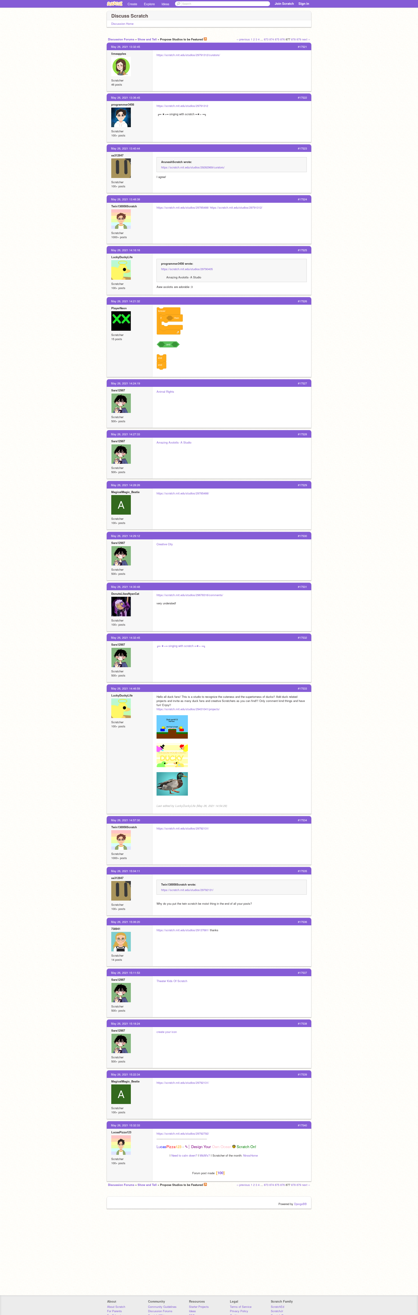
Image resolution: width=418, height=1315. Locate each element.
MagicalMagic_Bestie (125, 492)
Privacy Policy (239, 1311)
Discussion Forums (121, 39)
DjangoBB (300, 1204)
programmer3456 (122, 104)
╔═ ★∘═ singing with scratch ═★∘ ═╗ (181, 646)
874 (271, 39)
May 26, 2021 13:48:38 (125, 199)
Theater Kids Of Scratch (172, 981)
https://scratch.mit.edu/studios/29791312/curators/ (188, 55)
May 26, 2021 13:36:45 (125, 97)
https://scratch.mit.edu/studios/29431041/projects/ (188, 709)
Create (132, 4)
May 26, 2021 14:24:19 (125, 383)
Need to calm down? (184, 1155)
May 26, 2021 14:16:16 (125, 250)
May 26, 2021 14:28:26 (125, 485)
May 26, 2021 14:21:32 (125, 301)
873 (266, 39)
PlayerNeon (119, 308)
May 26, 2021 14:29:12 (125, 536)
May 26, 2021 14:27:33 (125, 434)
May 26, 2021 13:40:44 (125, 148)
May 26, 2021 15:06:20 (125, 922)
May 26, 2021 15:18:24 (125, 1023)
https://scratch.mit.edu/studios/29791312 (182, 106)
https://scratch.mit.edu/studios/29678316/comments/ (190, 595)
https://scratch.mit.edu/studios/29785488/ (183, 207)
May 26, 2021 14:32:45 (125, 637)
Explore (149, 4)
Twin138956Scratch (124, 206)
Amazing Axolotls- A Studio (174, 442)
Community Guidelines (162, 1307)
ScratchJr (277, 1311)
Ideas (165, 4)
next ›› (306, 39)
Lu (169, 1146)
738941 (115, 929)
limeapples (118, 54)
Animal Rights (165, 391)
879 (299, 39)
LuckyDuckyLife (122, 257)
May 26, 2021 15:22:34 (125, 1074)
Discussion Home (122, 24)
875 (277, 39)
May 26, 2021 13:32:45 (125, 47)
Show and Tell (147, 39)
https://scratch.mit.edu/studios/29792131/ (183, 828)
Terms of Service (240, 1307)
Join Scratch (284, 3)
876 (282, 39)
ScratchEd (277, 1307)
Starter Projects (199, 1307)
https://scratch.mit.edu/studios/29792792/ (183, 1133)
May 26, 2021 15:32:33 (125, 1125)
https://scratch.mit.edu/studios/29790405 (187, 269)
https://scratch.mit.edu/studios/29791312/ (236, 207)
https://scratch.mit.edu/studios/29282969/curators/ (193, 167)
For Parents (114, 1311)
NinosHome (250, 1155)
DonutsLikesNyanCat (125, 594)
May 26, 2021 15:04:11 (125, 871)
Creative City (165, 544)
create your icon (167, 1032)
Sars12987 (118, 390)
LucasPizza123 (121, 1132)
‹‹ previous (243, 39)
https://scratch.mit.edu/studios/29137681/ (183, 930)
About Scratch (116, 1307)
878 (293, 39)
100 (220, 1172)
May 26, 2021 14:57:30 (125, 820)
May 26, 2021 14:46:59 (125, 688)
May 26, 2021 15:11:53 (125, 973)
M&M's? (205, 1155)
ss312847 (117, 155)
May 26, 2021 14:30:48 (125, 587)
